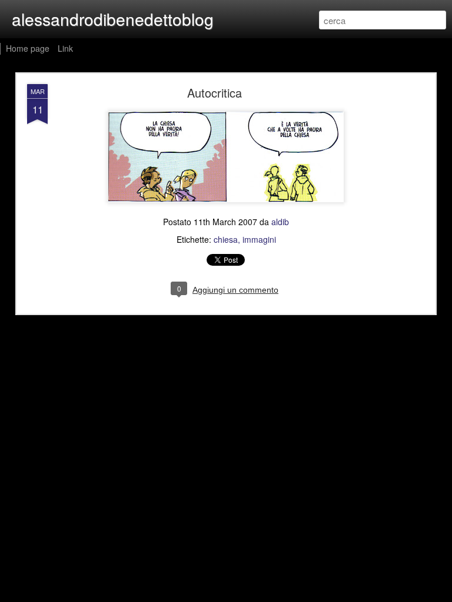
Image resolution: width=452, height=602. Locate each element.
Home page (27, 48)
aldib (280, 222)
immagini (259, 239)
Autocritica (214, 92)
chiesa (226, 239)
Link (65, 48)
